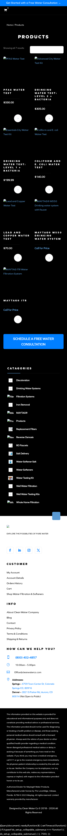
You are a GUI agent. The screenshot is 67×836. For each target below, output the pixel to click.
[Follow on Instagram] (29, 550)
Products (20, 421)
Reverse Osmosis (25, 437)
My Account (13, 572)
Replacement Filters (26, 429)
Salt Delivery (22, 453)
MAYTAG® (21, 412)
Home (10, 25)
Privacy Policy (14, 628)
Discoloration (23, 380)
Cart (9, 588)
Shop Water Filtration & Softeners (25, 594)
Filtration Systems (25, 396)
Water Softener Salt (26, 461)
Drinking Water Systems (28, 388)
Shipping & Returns (17, 639)
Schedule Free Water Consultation (49, 258)
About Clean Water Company (23, 612)
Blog (9, 617)
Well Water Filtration (26, 486)
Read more (18, 118)
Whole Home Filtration (27, 502)
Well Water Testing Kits (28, 494)
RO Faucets (22, 445)
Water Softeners (24, 469)
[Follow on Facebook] (10, 550)
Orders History (14, 583)
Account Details (15, 577)
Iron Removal (23, 404)
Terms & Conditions (17, 633)
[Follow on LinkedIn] (19, 550)
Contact (11, 623)
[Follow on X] (38, 550)
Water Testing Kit (25, 478)
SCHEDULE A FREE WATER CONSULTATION (33, 341)
